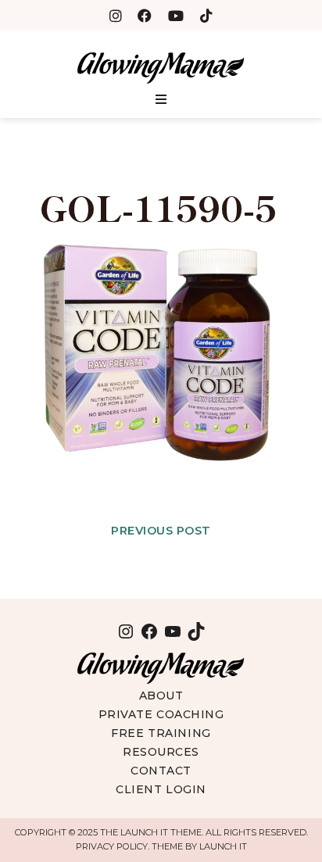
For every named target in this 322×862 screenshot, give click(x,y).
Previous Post (161, 530)
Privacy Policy (112, 846)
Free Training (160, 733)
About (161, 695)
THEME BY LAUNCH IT (199, 846)
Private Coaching (161, 714)
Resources (161, 751)
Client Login (161, 789)
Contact (161, 770)
